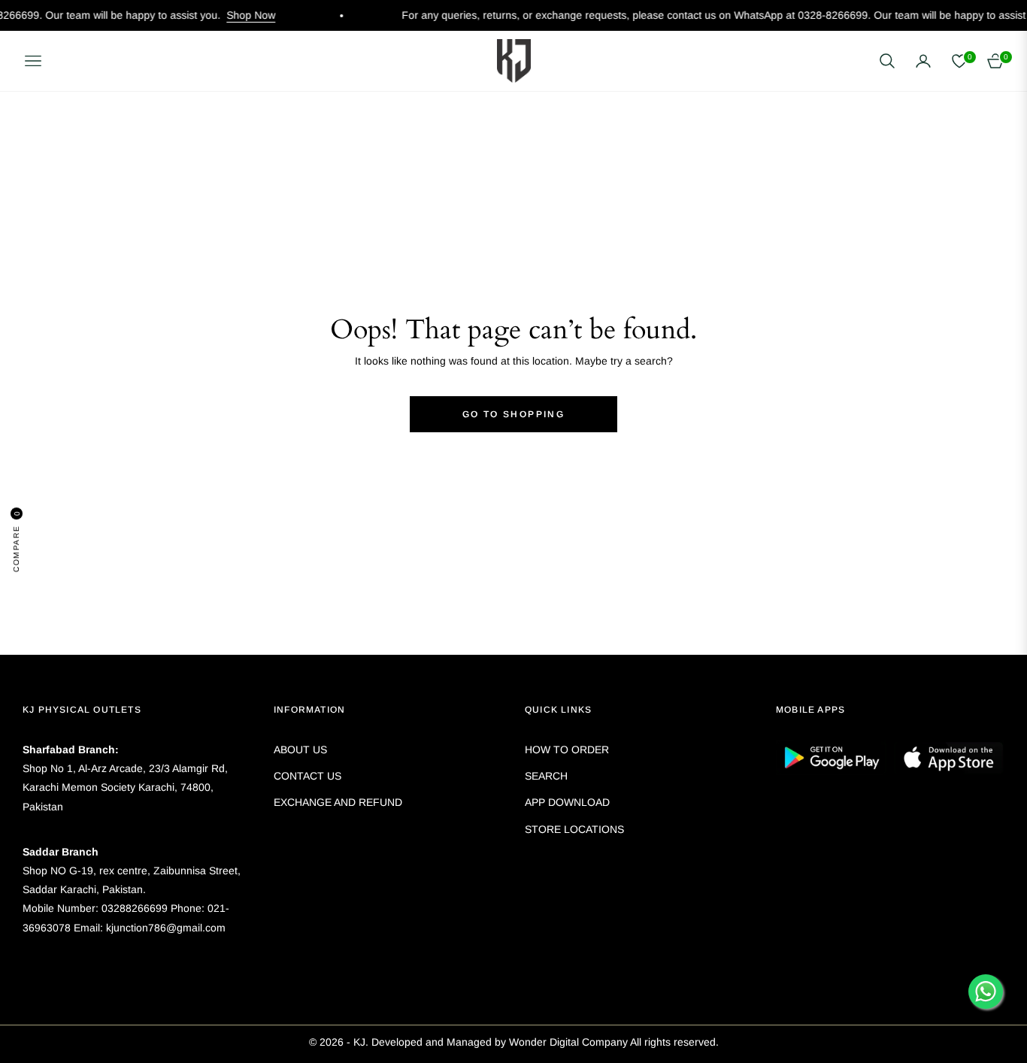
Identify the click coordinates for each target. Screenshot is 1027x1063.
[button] (887, 61)
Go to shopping (513, 414)
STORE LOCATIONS (574, 829)
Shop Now (228, 15)
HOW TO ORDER (567, 749)
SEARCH (546, 776)
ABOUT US (300, 749)
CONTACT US (307, 776)
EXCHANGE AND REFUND (338, 802)
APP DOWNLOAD (567, 802)
